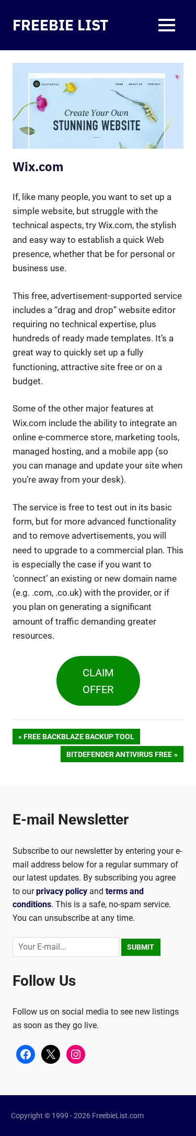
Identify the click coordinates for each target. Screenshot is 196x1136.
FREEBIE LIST (60, 25)
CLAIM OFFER (98, 681)
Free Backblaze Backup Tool (78, 738)
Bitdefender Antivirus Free (119, 756)
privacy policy (61, 891)
